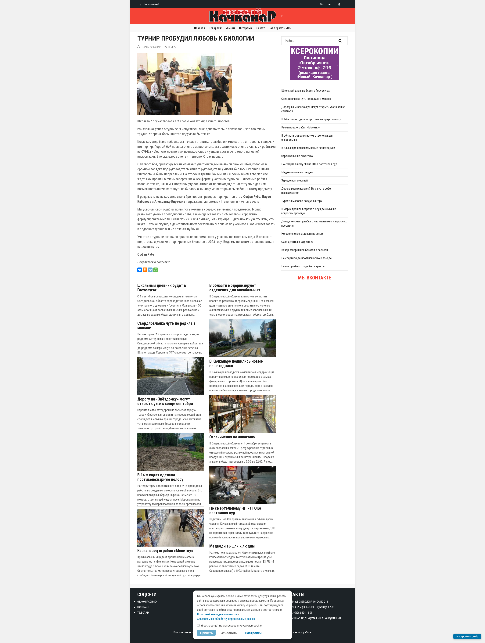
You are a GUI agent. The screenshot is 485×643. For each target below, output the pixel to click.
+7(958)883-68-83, (304, 607)
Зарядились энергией (294, 180)
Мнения (230, 28)
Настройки (253, 633)
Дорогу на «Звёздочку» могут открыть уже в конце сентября (165, 401)
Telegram (143, 612)
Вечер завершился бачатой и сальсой (304, 250)
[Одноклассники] (145, 270)
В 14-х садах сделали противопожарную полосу (160, 477)
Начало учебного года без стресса (303, 266)
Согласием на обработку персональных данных (226, 619)
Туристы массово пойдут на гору (301, 201)
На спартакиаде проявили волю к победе (306, 258)
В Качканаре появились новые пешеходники (236, 363)
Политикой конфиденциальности (217, 614)
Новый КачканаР (151, 46)
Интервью (245, 28)
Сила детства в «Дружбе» (297, 242)
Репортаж (215, 28)
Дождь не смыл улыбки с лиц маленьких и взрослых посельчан (314, 223)
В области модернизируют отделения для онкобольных (234, 287)
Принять (206, 633)
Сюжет (260, 28)
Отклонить (229, 633)
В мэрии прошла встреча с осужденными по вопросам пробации (308, 211)
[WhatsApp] (155, 270)
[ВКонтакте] (139, 270)
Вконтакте (143, 607)
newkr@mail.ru (331, 618)
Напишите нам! (151, 4)
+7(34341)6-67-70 (324, 607)
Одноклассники (147, 601)
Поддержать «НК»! (280, 28)
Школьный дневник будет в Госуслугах (161, 287)
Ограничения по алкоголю (232, 437)
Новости (199, 28)
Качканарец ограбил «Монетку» (165, 550)
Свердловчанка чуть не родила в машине (166, 325)
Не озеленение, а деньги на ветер (302, 233)
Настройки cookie (467, 636)
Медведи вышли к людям (232, 546)
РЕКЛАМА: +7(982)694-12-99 (296, 612)
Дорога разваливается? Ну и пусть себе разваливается (306, 191)
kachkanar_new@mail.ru (305, 618)
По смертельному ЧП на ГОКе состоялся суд (235, 510)
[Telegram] (150, 270)
